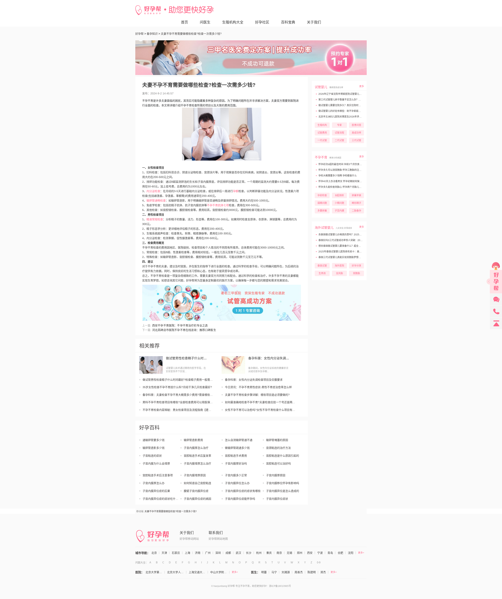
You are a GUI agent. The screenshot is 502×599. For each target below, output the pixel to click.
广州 (208, 552)
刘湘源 (286, 572)
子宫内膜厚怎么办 (154, 483)
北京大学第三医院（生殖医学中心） (155, 572)
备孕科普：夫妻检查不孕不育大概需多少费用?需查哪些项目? (178, 394)
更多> (361, 552)
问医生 (205, 22)
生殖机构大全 (232, 22)
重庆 (269, 552)
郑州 (299, 552)
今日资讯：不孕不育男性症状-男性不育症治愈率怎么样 (258, 387)
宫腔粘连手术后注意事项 (158, 475)
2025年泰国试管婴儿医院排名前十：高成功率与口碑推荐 (348, 251)
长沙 (248, 552)
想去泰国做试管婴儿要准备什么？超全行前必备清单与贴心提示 (351, 246)
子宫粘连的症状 (152, 455)
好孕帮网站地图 (218, 538)
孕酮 (235, 191)
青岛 (330, 552)
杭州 (259, 552)
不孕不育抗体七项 (218, 205)
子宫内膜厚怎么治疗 (196, 447)
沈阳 (350, 552)
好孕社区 (262, 22)
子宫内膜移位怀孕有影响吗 (282, 483)
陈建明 (311, 572)
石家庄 (176, 552)
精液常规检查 (154, 219)
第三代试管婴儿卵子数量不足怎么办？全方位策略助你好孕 (349, 99)
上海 (187, 552)
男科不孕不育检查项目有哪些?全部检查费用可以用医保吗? (178, 402)
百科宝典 (288, 22)
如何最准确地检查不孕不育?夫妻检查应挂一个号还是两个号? (260, 402)
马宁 (274, 572)
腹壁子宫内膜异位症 (196, 490)
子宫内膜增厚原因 (195, 475)
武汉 (238, 552)
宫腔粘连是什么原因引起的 (282, 455)
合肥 (340, 552)
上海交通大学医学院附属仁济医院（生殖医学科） (198, 572)
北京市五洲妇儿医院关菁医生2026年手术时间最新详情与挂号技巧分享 (355, 116)
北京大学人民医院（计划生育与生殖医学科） (176, 572)
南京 (279, 552)
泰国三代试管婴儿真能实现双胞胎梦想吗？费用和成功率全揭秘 (351, 257)
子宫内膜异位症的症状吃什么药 (161, 498)
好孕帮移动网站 (189, 538)
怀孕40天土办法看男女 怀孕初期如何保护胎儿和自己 (346, 181)
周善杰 (299, 572)
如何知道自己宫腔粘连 (197, 483)
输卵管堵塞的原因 (277, 440)
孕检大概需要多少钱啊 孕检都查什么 (337, 175)
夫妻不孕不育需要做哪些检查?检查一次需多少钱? (171, 511)
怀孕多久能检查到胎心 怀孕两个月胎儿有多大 (342, 187)
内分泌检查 (153, 191)
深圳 (218, 552)
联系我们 (216, 533)
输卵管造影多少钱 (154, 447)
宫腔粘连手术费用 (236, 455)
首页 (184, 22)
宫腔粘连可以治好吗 (278, 463)
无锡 (289, 552)
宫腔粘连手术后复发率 (197, 455)
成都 (228, 552)
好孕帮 (139, 33)
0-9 (318, 562)
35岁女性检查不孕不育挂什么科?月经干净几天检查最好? (177, 387)
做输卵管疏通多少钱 (237, 447)
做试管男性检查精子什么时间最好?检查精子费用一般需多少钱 (186, 358)
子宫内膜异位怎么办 (237, 483)
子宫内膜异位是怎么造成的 (282, 490)
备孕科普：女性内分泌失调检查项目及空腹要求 (268, 358)
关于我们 (314, 22)
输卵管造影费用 (193, 440)
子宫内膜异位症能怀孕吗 (240, 498)
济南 (197, 552)
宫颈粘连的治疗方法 (278, 447)
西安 (310, 552)
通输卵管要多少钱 (154, 440)
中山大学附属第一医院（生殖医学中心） (219, 572)
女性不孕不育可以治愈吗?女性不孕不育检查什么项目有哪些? (260, 409)
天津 (164, 552)
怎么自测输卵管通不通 (238, 440)
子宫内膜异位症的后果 (156, 490)
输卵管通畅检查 (156, 200)
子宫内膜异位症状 (277, 498)
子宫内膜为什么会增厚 (156, 463)
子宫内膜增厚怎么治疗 (197, 463)
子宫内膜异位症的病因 (197, 498)
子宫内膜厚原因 (275, 475)
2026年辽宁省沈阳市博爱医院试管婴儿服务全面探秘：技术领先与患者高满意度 (360, 94)
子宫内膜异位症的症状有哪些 (243, 490)
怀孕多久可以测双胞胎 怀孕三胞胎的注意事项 (342, 170)
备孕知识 (152, 33)
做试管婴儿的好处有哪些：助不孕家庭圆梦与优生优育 (346, 111)
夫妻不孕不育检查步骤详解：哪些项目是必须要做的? (257, 394)
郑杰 (323, 572)
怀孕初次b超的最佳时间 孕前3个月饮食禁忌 (341, 164)
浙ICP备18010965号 (280, 586)
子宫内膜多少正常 (236, 475)
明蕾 (264, 572)
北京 (154, 552)
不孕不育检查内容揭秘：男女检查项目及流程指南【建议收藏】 (178, 409)
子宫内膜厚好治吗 (236, 463)
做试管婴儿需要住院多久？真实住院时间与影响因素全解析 (349, 105)
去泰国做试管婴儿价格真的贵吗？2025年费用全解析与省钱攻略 (351, 234)
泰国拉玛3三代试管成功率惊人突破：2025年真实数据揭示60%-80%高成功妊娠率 (361, 240)
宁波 (320, 552)
